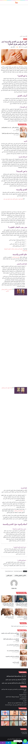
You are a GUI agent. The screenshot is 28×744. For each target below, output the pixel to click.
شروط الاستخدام (23, 699)
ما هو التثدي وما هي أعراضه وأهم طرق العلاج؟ (10, 133)
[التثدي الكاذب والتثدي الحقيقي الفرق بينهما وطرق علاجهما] (7, 598)
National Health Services (9, 571)
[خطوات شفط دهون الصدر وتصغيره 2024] (23, 718)
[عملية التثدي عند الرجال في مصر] (23, 646)
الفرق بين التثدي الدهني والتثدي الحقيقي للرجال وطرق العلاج (21, 604)
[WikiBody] (14, 2)
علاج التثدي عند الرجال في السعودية (12, 656)
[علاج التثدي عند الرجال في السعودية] (21, 611)
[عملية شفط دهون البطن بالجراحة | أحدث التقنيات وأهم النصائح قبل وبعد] (5, 713)
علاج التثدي (9, 575)
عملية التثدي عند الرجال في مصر (13, 644)
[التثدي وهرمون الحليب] (7, 611)
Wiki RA (14, 588)
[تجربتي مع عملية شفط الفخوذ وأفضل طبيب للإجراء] (23, 713)
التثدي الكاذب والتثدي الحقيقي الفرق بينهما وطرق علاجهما (7, 604)
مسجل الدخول (19, 626)
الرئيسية (24, 36)
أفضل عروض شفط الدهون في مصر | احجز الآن (17, 703)
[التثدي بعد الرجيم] (23, 664)
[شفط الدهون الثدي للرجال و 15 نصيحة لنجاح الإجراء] (23, 723)
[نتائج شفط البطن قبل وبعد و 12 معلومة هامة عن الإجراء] (14, 718)
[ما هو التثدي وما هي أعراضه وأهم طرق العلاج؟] (23, 135)
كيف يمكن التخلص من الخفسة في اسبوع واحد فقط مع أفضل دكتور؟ (13, 690)
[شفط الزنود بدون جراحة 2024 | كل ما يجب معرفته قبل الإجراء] (5, 718)
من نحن (24, 693)
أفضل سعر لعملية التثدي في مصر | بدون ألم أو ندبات (15, 705)
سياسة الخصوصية (22, 695)
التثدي (21, 36)
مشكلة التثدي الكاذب (18, 511)
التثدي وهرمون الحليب (9, 616)
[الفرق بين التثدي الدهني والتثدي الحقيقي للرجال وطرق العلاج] (21, 598)
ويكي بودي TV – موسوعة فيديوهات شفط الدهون (16, 697)
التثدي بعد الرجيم (16, 662)
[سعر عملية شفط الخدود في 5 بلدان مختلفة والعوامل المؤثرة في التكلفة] (14, 713)
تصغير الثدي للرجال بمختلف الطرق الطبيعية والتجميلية (15, 250)
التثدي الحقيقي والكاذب (20, 575)
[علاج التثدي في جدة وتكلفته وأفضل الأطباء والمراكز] (23, 640)
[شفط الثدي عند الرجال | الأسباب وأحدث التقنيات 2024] (23, 635)
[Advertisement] (14, 21)
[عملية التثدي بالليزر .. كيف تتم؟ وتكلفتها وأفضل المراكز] (23, 129)
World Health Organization (18, 571)
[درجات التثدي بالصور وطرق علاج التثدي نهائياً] (14, 723)
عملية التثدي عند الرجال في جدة (13, 650)
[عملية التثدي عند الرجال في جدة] (23, 652)
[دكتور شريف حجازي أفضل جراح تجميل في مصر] (14, 204)
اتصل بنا (24, 701)
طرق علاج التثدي (15, 257)
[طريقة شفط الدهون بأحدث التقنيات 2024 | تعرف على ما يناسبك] (5, 723)
